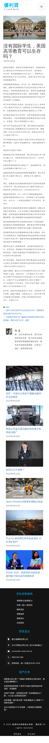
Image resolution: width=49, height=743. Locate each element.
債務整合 (20, 600)
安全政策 (31, 734)
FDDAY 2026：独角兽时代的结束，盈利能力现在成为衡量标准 (24, 574)
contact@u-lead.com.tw (22, 651)
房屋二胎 (20, 605)
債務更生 (20, 618)
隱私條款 (18, 734)
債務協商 (20, 614)
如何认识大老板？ (15, 469)
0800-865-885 (17, 657)
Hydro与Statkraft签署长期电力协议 (24, 501)
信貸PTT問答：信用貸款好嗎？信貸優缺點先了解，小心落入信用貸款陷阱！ (23, 694)
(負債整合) (28, 600)
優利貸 (11, 5)
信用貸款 (20, 622)
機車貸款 (20, 609)
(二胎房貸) (28, 605)
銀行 (8, 307)
